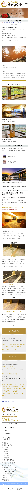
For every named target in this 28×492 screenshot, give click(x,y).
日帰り (6, 443)
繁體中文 (7, 480)
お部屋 (6, 449)
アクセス (6, 456)
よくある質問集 (9, 460)
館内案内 (7, 451)
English (6, 478)
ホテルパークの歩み (10, 469)
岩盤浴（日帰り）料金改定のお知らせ (8, 401)
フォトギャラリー (9, 473)
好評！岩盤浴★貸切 (14, 331)
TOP (5, 431)
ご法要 (6, 453)
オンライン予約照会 (7, 438)
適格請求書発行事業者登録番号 (10, 416)
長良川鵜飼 (7, 465)
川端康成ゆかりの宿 (10, 467)
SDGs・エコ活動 (9, 471)
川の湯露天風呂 (11, 156)
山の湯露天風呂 (11, 162)
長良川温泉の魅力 (9, 463)
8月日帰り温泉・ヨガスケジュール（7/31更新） (13, 22)
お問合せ (7, 458)
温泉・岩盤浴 (8, 445)
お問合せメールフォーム (14, 423)
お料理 (6, 447)
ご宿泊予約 (7, 433)
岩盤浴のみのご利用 (14, 356)
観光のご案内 (8, 476)
